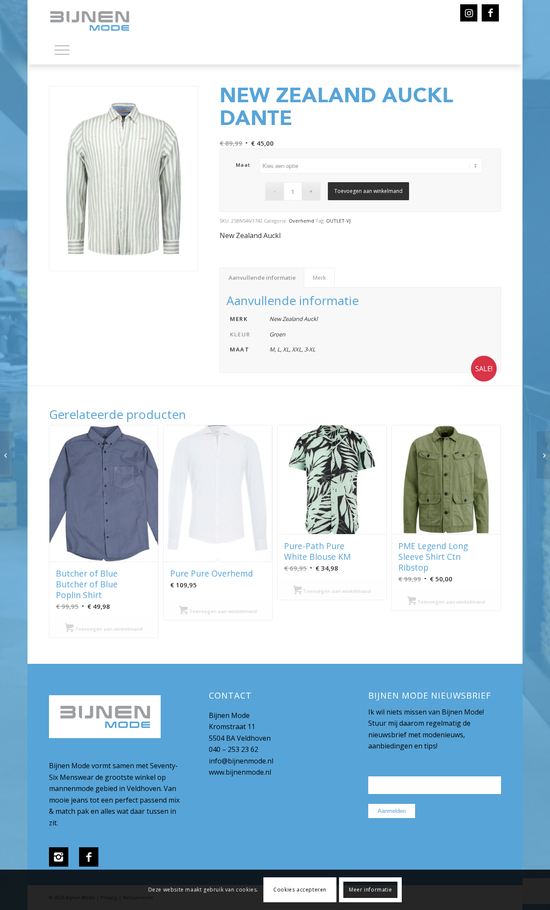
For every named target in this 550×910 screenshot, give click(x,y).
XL (286, 349)
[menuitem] (62, 51)
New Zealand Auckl (250, 235)
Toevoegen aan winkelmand (368, 191)
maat (243, 165)
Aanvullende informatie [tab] (262, 277)
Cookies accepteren (300, 889)
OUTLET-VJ (338, 220)
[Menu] (62, 49)
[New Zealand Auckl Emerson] (6, 455)
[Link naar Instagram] (468, 12)
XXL (297, 349)
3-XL (309, 349)
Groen (277, 334)
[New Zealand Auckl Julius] (543, 455)
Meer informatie (370, 889)
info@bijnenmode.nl (241, 761)
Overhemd (301, 220)
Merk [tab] (319, 277)
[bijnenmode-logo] (96, 21)
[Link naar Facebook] (490, 12)
